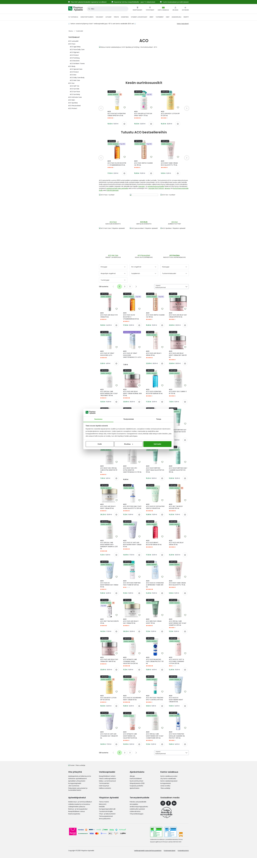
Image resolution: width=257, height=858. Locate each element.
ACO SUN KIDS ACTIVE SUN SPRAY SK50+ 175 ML (143, 114)
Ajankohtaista (134, 788)
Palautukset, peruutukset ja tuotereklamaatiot (77, 789)
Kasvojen (141, 186)
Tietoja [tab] (158, 419)
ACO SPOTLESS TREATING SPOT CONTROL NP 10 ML (154, 698)
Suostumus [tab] (98, 419)
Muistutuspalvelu (74, 814)
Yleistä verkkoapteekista (107, 779)
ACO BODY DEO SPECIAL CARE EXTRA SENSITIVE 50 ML (108, 469)
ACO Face (113, 222)
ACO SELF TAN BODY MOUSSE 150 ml (176, 506)
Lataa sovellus (165, 786)
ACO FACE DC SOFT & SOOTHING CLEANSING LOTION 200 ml (176, 660)
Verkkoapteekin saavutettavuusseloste (147, 851)
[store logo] (75, 8)
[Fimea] (156, 832)
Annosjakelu (134, 804)
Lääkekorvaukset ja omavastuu (79, 804)
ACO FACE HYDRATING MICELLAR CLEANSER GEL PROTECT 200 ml (177, 735)
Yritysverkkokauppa (136, 814)
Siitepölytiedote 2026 (137, 783)
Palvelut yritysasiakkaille (138, 802)
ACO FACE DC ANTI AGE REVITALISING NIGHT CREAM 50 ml (132, 544)
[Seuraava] (187, 108)
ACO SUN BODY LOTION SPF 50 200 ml (170, 114)
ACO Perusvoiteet (144, 255)
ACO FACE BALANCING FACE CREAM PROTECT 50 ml (155, 660)
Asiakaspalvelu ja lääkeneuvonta (79, 776)
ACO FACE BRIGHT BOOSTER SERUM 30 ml (154, 543)
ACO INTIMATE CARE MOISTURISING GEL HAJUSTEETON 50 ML (130, 735)
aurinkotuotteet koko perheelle (117, 188)
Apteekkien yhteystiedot (76, 781)
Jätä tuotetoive (73, 786)
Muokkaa (127, 444)
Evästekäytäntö (183, 851)
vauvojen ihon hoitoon (156, 188)
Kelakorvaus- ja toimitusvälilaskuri (80, 802)
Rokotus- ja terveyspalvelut (77, 809)
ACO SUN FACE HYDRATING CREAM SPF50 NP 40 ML (117, 114)
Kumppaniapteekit (74, 783)
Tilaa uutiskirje (165, 788)
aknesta (167, 188)
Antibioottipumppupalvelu (139, 807)
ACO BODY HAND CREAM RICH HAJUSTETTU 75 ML (169, 163)
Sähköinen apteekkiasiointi (77, 779)
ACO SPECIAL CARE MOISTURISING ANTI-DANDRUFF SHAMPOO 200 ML (109, 545)
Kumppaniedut (165, 783)
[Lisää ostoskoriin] (124, 123)
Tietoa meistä (104, 802)
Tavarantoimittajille (106, 811)
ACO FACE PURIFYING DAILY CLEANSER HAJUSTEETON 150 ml (178, 469)
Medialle (102, 807)
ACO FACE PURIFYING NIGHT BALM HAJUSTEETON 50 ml (155, 469)
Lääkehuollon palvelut (137, 809)
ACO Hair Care (113, 255)
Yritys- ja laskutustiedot (107, 814)
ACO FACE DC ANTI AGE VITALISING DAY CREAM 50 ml (109, 735)
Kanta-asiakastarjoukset (168, 781)
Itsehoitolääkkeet (136, 779)
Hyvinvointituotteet (136, 781)
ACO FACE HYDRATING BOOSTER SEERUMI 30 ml (154, 391)
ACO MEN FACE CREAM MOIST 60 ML (153, 621)
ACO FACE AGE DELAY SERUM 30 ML (176, 543)
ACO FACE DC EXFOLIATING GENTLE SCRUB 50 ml (155, 506)
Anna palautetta (105, 819)
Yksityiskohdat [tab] (128, 419)
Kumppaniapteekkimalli (107, 809)
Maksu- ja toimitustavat (107, 781)
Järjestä (157, 285)
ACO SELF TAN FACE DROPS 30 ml (109, 621)
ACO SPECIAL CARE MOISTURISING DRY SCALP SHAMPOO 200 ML (177, 622)
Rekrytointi (102, 804)
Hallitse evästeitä (105, 788)
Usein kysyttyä (104, 786)
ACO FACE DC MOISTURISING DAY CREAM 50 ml (109, 584)
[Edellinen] (101, 108)
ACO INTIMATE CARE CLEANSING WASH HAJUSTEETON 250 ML (130, 660)
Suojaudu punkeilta (136, 786)
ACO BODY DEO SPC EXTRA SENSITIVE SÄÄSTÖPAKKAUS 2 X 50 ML (132, 469)
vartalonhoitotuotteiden (155, 186)
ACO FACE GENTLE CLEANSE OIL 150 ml (143, 163)
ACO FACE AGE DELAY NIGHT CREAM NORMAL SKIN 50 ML (132, 392)
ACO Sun (174, 222)
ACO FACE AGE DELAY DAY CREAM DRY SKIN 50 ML (109, 659)
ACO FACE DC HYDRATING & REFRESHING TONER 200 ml (155, 584)
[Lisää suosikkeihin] (124, 107)
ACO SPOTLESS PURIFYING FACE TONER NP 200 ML (132, 583)
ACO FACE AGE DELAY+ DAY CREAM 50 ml (131, 621)
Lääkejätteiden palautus (76, 807)
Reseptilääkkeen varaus (76, 811)
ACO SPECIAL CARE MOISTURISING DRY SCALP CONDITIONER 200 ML (154, 735)
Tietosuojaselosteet (106, 816)
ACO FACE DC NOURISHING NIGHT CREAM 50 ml (132, 698)
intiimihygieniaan (113, 190)
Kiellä (100, 444)
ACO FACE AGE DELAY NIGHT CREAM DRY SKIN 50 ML (178, 354)
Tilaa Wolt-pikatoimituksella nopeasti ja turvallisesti (89, 2)
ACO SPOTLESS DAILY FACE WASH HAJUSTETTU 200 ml (132, 506)
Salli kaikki (157, 444)
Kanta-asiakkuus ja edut (168, 776)
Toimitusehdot (104, 783)
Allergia (132, 776)
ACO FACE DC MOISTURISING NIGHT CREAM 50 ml (176, 699)
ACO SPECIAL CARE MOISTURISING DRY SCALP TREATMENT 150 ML (109, 392)
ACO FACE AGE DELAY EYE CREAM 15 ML (109, 315)
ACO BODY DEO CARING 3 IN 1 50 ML (178, 391)
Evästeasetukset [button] (169, 851)
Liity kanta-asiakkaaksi (168, 779)
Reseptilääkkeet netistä (107, 776)
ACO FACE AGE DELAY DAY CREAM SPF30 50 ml (178, 315)
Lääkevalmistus (135, 811)
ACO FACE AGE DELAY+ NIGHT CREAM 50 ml (108, 506)
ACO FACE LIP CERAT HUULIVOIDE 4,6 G (107, 353)
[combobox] (107, 8)
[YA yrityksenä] (166, 812)
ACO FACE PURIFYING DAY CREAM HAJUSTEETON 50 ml (177, 431)
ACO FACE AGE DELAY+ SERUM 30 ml (154, 353)
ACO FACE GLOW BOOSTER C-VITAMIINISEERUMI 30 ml (117, 163)
